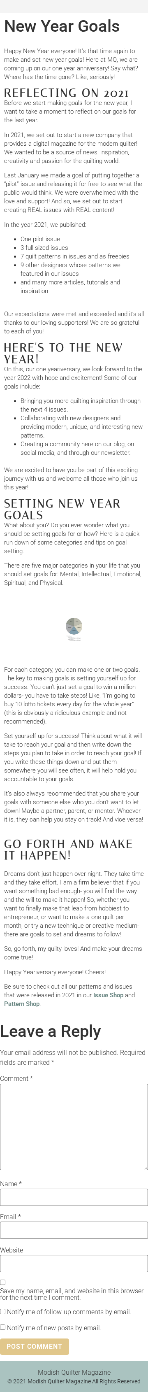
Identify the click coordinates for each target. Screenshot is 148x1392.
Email (10, 1217)
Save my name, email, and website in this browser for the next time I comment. (71, 1294)
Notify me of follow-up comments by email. (69, 1312)
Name (11, 1184)
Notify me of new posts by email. (54, 1328)
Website (11, 1250)
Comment (16, 1078)
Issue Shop (108, 995)
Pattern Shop (21, 1004)
